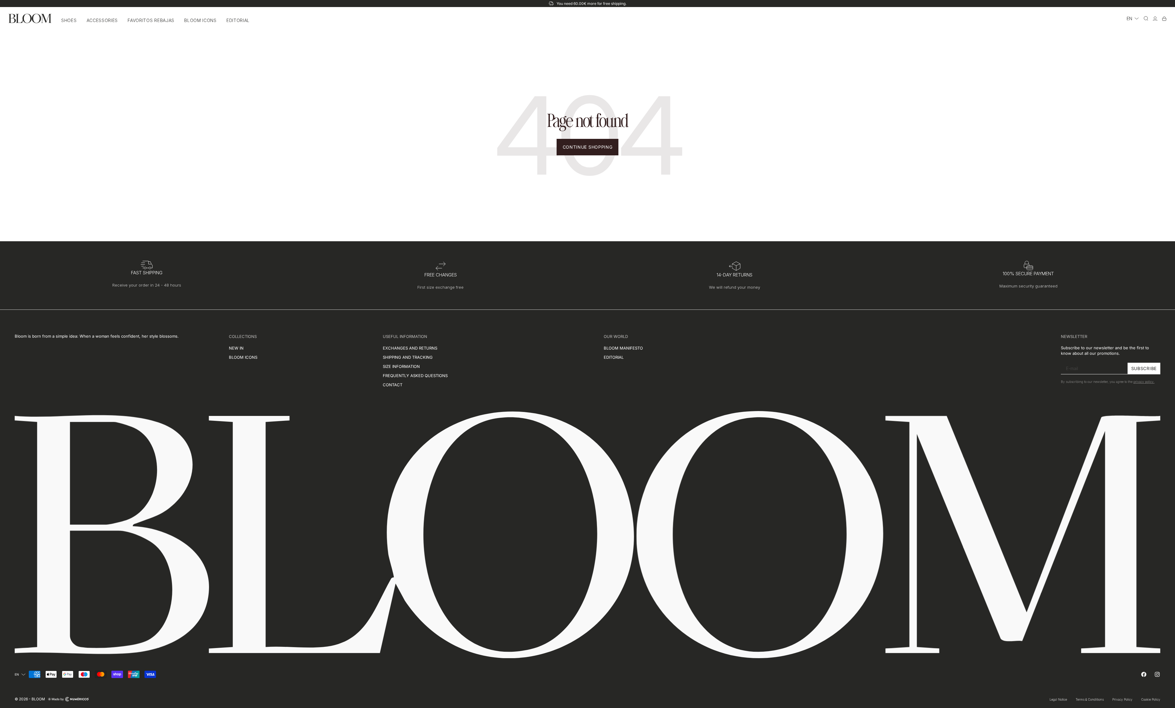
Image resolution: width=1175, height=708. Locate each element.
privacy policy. (1143, 382)
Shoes (69, 20)
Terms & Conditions (1090, 699)
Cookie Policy (1150, 699)
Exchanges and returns (410, 348)
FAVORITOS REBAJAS (151, 20)
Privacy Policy (1122, 699)
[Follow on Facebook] (1144, 674)
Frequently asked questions (415, 375)
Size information (401, 366)
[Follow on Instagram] (1157, 674)
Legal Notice (1058, 699)
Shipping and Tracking (408, 357)
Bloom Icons (200, 20)
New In (236, 348)
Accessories (102, 20)
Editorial (238, 20)
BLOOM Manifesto (623, 348)
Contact (392, 384)
